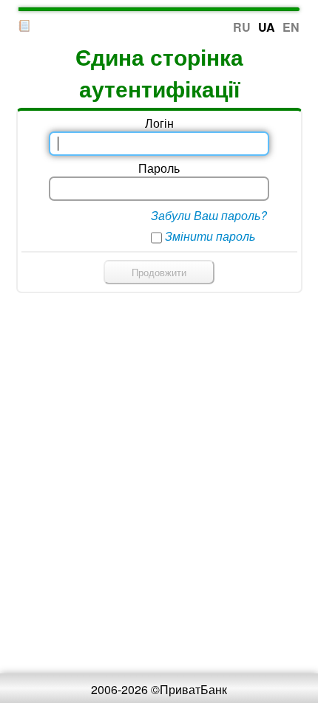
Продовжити (159, 272)
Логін (159, 122)
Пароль (159, 168)
